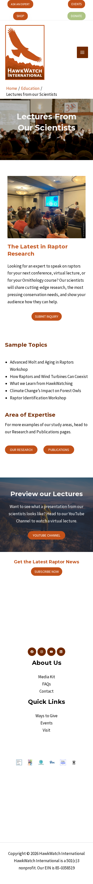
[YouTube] (51, 651)
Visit (46, 730)
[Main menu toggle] (82, 52)
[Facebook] (32, 651)
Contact (46, 691)
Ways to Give (46, 715)
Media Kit (46, 677)
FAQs (46, 684)
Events (46, 723)
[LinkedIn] (61, 651)
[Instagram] (41, 651)
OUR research (21, 449)
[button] (20, 4)
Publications (58, 449)
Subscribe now (46, 571)
